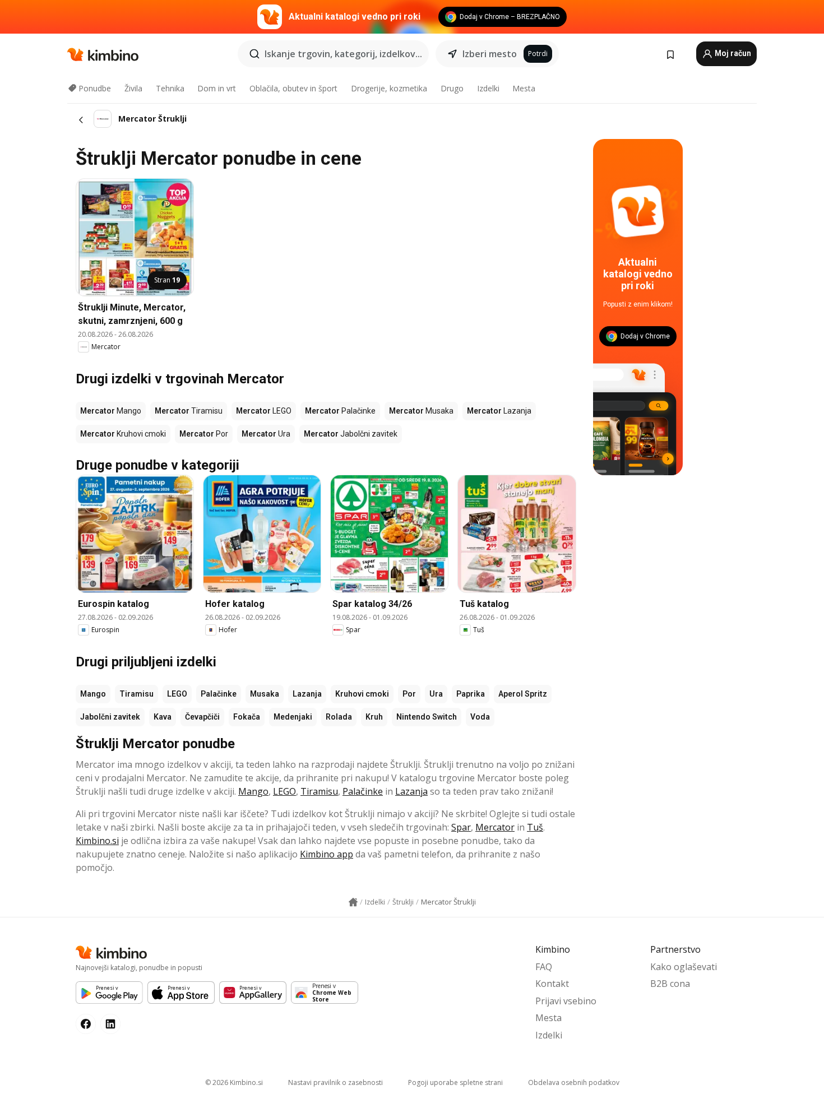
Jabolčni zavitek (110, 716)
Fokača (246, 716)
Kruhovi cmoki (362, 693)
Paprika (470, 693)
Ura (436, 693)
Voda (480, 716)
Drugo (452, 88)
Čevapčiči (202, 716)
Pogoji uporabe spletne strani (455, 1082)
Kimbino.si (97, 840)
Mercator (495, 827)
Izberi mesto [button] (489, 54)
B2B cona (670, 983)
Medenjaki (293, 716)
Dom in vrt (216, 88)
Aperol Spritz (522, 693)
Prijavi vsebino (565, 1001)
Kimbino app (326, 854)
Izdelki (488, 88)
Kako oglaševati (683, 967)
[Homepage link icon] (353, 902)
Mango (93, 693)
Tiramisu (136, 693)
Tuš (535, 827)
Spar (461, 827)
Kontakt (552, 983)
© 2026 (234, 1082)
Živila (133, 88)
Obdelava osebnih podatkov (573, 1082)
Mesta (523, 88)
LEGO (177, 693)
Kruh (374, 716)
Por (409, 693)
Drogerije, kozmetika (389, 88)
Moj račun (732, 53)
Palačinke (219, 693)
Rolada (339, 716)
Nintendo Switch (426, 716)
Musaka (264, 693)
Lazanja (307, 693)
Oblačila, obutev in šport (293, 88)
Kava (163, 716)
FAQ (543, 967)
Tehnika (170, 88)
